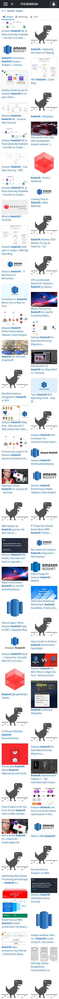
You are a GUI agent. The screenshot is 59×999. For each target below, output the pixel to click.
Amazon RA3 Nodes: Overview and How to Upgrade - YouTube (13, 558)
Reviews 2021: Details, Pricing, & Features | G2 (43, 243)
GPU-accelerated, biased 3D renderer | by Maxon (42, 283)
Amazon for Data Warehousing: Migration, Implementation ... (42, 341)
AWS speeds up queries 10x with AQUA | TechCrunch (13, 529)
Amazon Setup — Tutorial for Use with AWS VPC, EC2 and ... (15, 657)
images (9, 16)
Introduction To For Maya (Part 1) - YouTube (44, 369)
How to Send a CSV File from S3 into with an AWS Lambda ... (14, 810)
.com (35, 16)
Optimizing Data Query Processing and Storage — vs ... (15, 879)
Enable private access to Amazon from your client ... (15, 94)
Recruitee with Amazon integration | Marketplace (43, 553)
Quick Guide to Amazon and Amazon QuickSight (44, 645)
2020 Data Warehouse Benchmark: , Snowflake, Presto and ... (43, 604)
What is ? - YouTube (12, 218)
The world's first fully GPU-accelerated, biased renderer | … (42, 141)
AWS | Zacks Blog (42, 81)
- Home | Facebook (41, 179)
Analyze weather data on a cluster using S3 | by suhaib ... (43, 939)
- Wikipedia (42, 116)
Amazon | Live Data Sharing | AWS (14, 168)
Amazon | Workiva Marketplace (42, 462)
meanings (23, 16)
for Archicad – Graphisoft (14, 358)
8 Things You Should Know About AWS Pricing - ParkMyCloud (42, 529)
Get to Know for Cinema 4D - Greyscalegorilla (13, 839)
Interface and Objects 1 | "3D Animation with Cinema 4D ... (43, 779)
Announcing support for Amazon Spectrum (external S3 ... (15, 455)
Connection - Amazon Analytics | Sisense (14, 61)
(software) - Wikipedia (42, 711)
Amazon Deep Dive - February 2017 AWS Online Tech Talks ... (15, 426)
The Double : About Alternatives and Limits (14, 770)
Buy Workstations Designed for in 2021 (14, 397)
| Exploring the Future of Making (42, 51)
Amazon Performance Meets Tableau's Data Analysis (14, 331)
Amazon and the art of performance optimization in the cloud (43, 811)
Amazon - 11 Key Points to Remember (13, 275)
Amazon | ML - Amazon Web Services (14, 119)
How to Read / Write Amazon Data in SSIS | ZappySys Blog (14, 626)
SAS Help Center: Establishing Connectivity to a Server (40, 967)
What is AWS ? (43, 836)
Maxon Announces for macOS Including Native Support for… (12, 586)
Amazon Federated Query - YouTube (41, 898)
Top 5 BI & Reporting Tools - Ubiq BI (43, 398)
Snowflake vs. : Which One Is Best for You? (14, 303)
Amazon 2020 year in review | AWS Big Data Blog (15, 250)
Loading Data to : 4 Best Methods (39, 202)
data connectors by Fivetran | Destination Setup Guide (14, 950)
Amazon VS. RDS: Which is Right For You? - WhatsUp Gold (43, 672)
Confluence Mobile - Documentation (12, 735)
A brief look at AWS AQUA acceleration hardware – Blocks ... (15, 923)
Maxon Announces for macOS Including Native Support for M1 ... (42, 312)
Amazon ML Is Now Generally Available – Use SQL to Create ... (15, 34)
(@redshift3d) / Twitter (15, 696)
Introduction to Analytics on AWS (40, 871)
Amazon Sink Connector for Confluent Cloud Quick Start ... (43, 438)
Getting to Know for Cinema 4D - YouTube (14, 489)
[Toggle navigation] (5, 4)
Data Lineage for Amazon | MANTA (41, 577)
